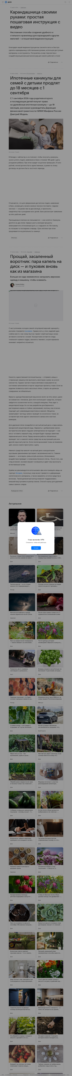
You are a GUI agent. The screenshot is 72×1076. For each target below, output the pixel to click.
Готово (36, 548)
